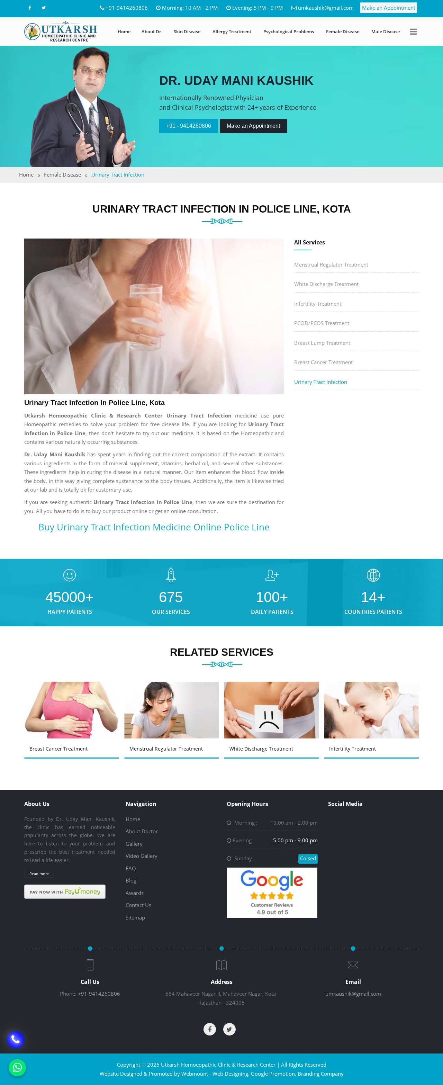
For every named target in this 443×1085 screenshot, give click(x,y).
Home (124, 31)
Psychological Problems (288, 31)
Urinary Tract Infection (320, 381)
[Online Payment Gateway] (65, 891)
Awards (135, 892)
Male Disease (385, 31)
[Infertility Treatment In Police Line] (373, 700)
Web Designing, (231, 1073)
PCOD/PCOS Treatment (321, 323)
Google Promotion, (273, 1073)
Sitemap (135, 917)
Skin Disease (187, 31)
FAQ (131, 868)
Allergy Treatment (232, 31)
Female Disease (342, 31)
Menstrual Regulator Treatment (331, 264)
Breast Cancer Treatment (323, 362)
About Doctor (142, 831)
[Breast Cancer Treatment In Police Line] (73, 700)
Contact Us (138, 905)
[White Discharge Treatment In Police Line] (273, 700)
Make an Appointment (388, 7)
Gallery (134, 843)
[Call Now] (15, 1041)
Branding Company (321, 1073)
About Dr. (152, 31)
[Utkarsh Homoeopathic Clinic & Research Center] (60, 31)
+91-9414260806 (127, 7)
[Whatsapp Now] (17, 1067)
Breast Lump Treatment (322, 342)
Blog (131, 880)
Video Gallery (141, 855)
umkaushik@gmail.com (326, 7)
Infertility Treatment (317, 303)
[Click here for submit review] (272, 892)
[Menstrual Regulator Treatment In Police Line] (173, 700)
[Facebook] (29, 7)
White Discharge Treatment (326, 283)
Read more (39, 873)
